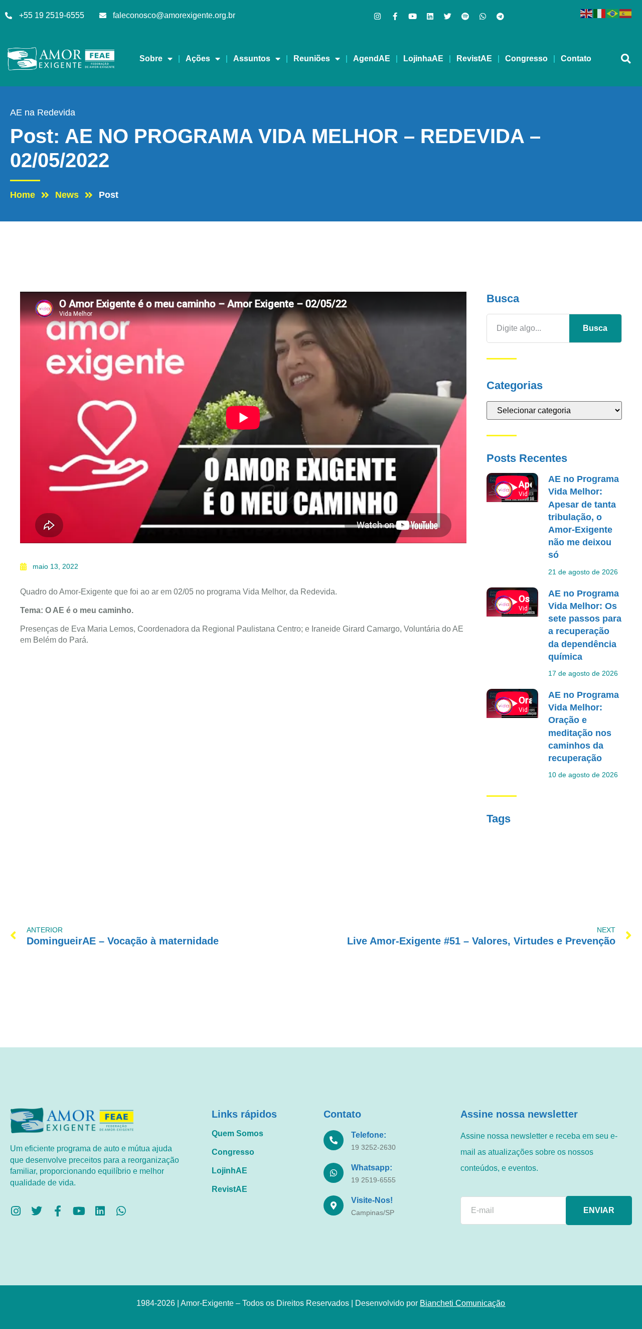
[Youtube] (412, 16)
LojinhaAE (423, 58)
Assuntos (251, 58)
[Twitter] (447, 16)
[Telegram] (500, 16)
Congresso (526, 58)
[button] (625, 59)
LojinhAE (229, 1170)
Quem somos (237, 1133)
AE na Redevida (42, 112)
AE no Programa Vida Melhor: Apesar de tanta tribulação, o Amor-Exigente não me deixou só (583, 517)
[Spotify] (465, 16)
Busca (595, 328)
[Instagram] (377, 16)
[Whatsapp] (483, 16)
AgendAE (371, 58)
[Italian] (599, 13)
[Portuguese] (612, 13)
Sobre (151, 58)
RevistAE (474, 58)
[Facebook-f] (395, 16)
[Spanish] (625, 13)
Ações (198, 58)
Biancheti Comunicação (462, 1303)
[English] (586, 13)
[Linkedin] (430, 16)
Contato (576, 58)
